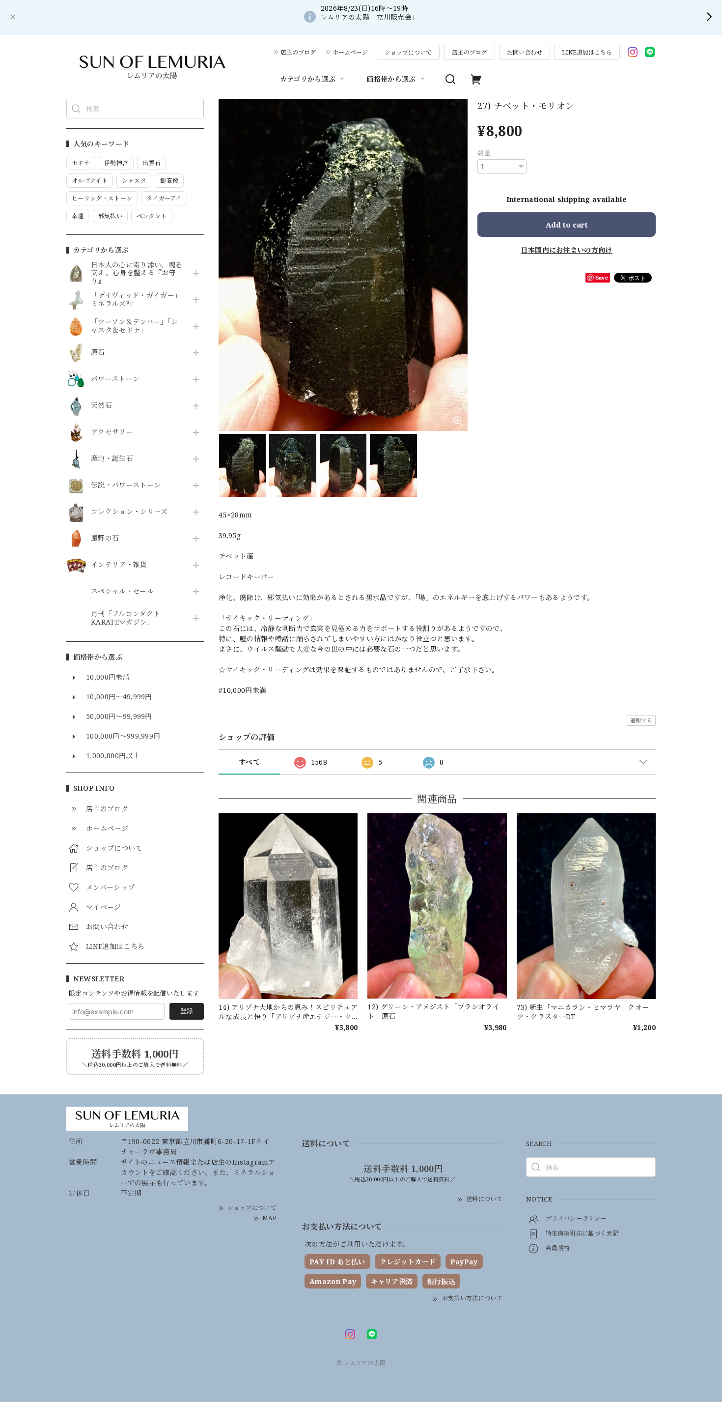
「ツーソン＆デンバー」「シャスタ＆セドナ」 (134, 326)
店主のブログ (298, 52)
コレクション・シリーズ (129, 512)
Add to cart (567, 224)
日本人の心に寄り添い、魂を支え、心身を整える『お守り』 (136, 273)
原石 (98, 352)
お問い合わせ (524, 52)
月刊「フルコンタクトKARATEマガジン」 (125, 618)
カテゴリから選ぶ (308, 79)
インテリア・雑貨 (119, 565)
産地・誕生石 (112, 459)
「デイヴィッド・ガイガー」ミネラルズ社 (136, 299)
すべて (249, 762)
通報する (641, 720)
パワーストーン (115, 379)
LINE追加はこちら (587, 52)
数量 (484, 152)
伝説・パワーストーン (126, 485)
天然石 (101, 405)
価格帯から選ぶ (391, 79)
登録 (186, 1010)
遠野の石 (105, 538)
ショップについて (408, 52)
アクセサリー (112, 432)
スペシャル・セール (122, 591)
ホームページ (350, 52)
